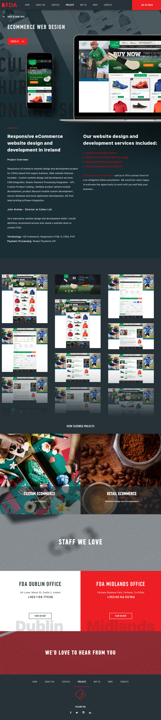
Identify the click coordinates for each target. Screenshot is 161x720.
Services (55, 5)
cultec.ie (15, 41)
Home (27, 5)
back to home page (16, 16)
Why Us (83, 5)
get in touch (147, 5)
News (95, 5)
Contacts (108, 5)
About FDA (40, 5)
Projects (70, 5)
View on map (40, 616)
